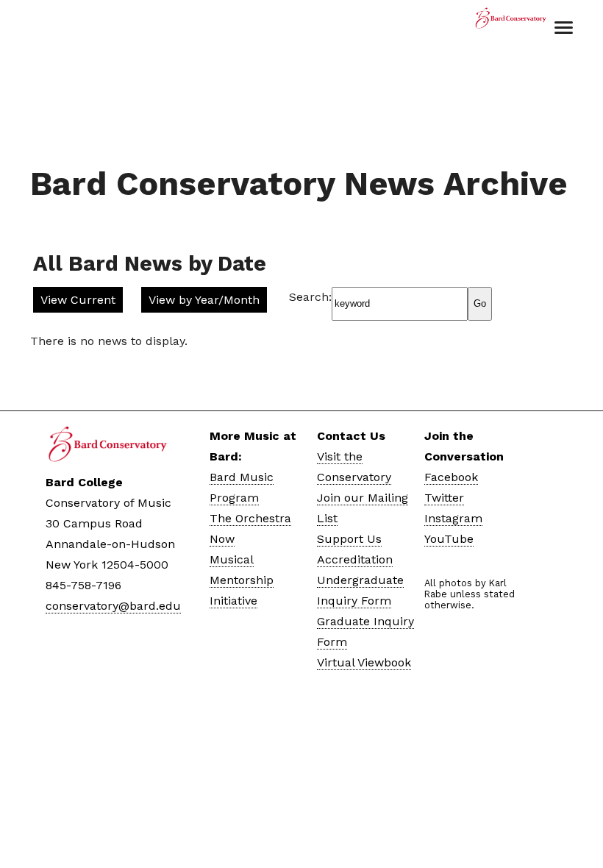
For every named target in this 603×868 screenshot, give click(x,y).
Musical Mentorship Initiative (242, 580)
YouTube (449, 539)
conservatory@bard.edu (113, 606)
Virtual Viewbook (364, 662)
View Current (77, 300)
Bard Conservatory (510, 25)
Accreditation (355, 559)
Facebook (451, 477)
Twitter (444, 498)
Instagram (453, 518)
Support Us (349, 539)
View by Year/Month (204, 300)
